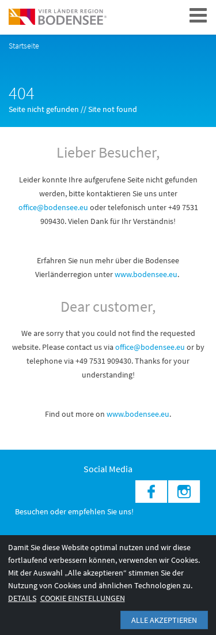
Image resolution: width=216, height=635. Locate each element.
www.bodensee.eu (146, 274)
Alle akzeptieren (164, 620)
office (124, 347)
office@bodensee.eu (53, 207)
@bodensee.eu (160, 347)
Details (22, 598)
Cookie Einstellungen (82, 598)
